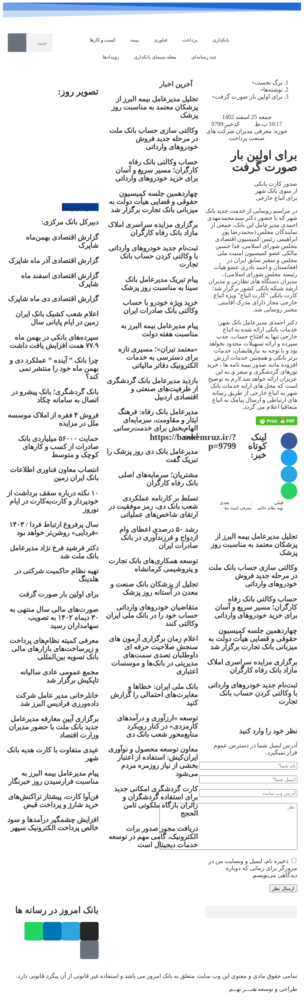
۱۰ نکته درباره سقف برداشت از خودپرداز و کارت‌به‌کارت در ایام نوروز (53, 501)
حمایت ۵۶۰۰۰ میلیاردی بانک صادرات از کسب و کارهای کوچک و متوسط (58, 446)
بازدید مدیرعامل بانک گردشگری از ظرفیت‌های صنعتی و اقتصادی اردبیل (152, 389)
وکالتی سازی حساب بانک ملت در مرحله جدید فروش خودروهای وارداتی (253, 575)
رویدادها (111, 57)
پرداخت (190, 40)
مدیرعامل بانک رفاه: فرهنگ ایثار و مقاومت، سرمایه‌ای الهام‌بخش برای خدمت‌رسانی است (156, 424)
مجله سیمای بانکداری (155, 57)
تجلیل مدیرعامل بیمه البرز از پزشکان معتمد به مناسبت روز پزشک (254, 544)
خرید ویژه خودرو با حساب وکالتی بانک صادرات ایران (160, 306)
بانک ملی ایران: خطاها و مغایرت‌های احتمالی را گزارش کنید (154, 694)
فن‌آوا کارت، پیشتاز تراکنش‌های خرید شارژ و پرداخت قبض (53, 801)
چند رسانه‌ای (204, 57)
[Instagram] (89, 931)
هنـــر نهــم (242, 989)
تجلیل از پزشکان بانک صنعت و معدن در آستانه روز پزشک (154, 588)
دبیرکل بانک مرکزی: (70, 222)
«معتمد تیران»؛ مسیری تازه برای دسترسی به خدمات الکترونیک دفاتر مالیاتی (158, 357)
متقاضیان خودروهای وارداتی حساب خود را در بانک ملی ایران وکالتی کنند (152, 615)
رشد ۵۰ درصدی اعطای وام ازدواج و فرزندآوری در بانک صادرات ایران (158, 537)
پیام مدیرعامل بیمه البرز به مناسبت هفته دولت (159, 330)
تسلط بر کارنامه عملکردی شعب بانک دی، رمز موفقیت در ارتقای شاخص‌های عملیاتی (153, 506)
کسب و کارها (103, 40)
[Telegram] (71, 931)
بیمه (134, 40)
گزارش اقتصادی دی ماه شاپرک (53, 299)
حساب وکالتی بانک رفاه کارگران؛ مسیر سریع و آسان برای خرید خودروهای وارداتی (256, 607)
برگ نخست (268, 82)
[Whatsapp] (33, 931)
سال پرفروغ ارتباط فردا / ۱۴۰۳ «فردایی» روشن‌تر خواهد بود (54, 528)
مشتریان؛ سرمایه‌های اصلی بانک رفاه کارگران (158, 479)
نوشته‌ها (272, 89)
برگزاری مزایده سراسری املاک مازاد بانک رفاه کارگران (252, 666)
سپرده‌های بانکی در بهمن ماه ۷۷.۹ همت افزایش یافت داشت (54, 341)
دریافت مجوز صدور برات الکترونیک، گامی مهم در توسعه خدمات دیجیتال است (153, 836)
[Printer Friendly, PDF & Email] (276, 420)
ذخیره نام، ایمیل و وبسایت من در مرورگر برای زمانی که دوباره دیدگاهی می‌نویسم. (252, 868)
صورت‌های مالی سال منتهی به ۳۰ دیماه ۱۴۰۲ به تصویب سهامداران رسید (54, 617)
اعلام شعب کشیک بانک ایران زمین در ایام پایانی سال (57, 318)
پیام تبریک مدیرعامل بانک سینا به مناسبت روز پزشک (159, 283)
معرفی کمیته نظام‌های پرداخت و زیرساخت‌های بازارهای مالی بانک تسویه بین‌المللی (54, 649)
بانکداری (220, 40)
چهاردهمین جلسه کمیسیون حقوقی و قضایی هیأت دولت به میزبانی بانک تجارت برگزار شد (252, 639)
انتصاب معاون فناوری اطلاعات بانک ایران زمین (54, 474)
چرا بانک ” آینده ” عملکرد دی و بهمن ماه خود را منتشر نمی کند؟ (54, 368)
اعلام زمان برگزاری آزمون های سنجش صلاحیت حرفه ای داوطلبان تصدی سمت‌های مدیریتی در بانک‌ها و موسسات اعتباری (153, 655)
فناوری (160, 40)
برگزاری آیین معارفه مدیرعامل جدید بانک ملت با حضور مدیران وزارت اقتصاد (54, 727)
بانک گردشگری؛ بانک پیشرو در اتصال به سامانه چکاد (55, 396)
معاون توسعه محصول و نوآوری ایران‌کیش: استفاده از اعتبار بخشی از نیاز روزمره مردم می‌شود (153, 761)
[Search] (17, 42)
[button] (289, 441)
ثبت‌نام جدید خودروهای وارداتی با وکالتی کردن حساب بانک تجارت (252, 693)
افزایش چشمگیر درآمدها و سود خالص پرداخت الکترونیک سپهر (53, 824)
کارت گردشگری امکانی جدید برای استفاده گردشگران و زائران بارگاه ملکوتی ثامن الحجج (156, 801)
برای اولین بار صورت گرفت (59, 594)
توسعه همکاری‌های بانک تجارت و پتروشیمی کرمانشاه (153, 565)
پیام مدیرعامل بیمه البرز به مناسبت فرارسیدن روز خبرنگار (54, 777)
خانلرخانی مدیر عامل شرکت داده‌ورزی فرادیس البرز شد (57, 699)
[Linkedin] (52, 931)
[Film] (89, 949)
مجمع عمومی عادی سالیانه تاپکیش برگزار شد (59, 676)
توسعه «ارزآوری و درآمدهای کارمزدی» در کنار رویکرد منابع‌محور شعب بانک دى (157, 726)
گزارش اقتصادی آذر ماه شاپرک (54, 260)
